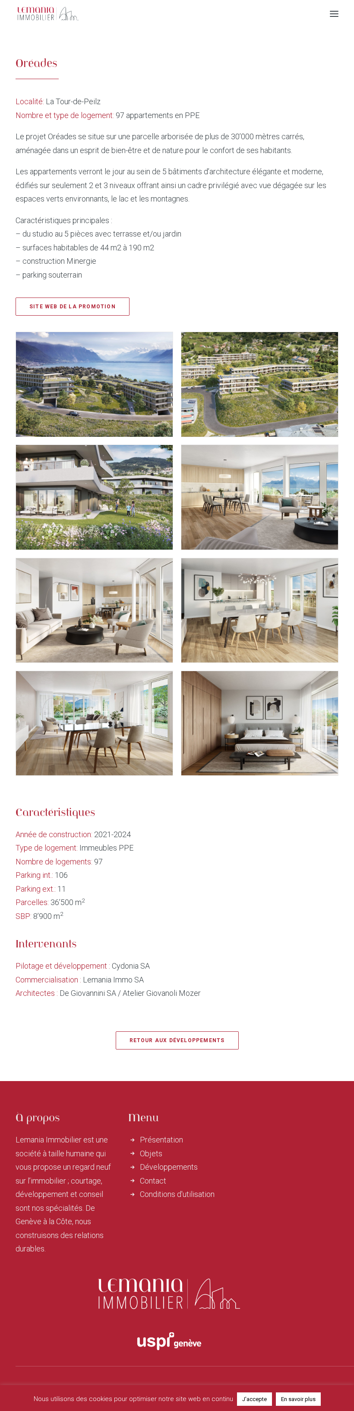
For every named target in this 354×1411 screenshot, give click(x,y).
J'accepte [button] (254, 1399)
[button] (334, 13)
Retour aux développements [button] (177, 1040)
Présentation (161, 1139)
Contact (153, 1180)
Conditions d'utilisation (177, 1194)
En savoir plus (298, 1399)
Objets (151, 1153)
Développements (169, 1166)
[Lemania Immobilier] (48, 13)
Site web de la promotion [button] (72, 307)
